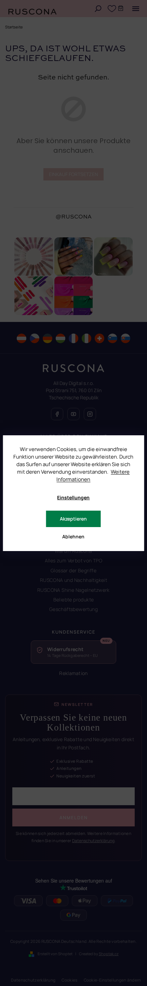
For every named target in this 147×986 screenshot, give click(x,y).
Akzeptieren (73, 518)
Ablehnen (73, 536)
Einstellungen (73, 497)
